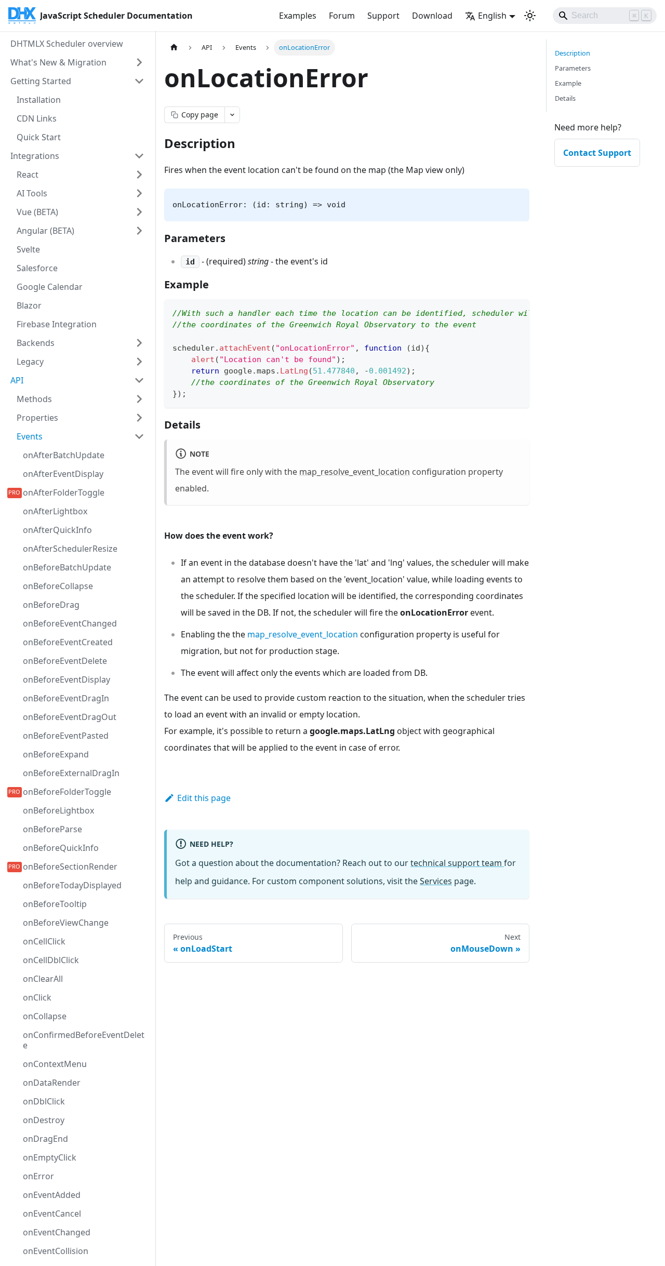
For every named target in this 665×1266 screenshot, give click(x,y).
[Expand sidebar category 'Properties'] (139, 417)
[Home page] (174, 47)
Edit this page (204, 798)
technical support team (457, 863)
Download (432, 15)
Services (436, 881)
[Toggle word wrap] (498, 312)
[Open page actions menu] (232, 114)
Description (572, 53)
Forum (342, 15)
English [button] (492, 15)
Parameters (573, 68)
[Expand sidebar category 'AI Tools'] (139, 193)
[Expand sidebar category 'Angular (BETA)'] (139, 230)
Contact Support (597, 152)
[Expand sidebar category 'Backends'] (139, 343)
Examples (297, 15)
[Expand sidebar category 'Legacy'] (139, 361)
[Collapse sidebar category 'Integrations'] (139, 156)
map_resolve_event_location (354, 471)
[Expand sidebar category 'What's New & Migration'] (139, 62)
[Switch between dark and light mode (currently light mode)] (530, 15)
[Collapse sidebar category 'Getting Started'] (139, 81)
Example (568, 83)
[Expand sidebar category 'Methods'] (139, 399)
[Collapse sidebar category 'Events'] (139, 436)
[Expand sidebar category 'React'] (139, 174)
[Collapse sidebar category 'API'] (139, 380)
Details (565, 98)
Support (383, 15)
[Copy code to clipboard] (516, 312)
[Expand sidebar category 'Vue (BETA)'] (139, 212)
